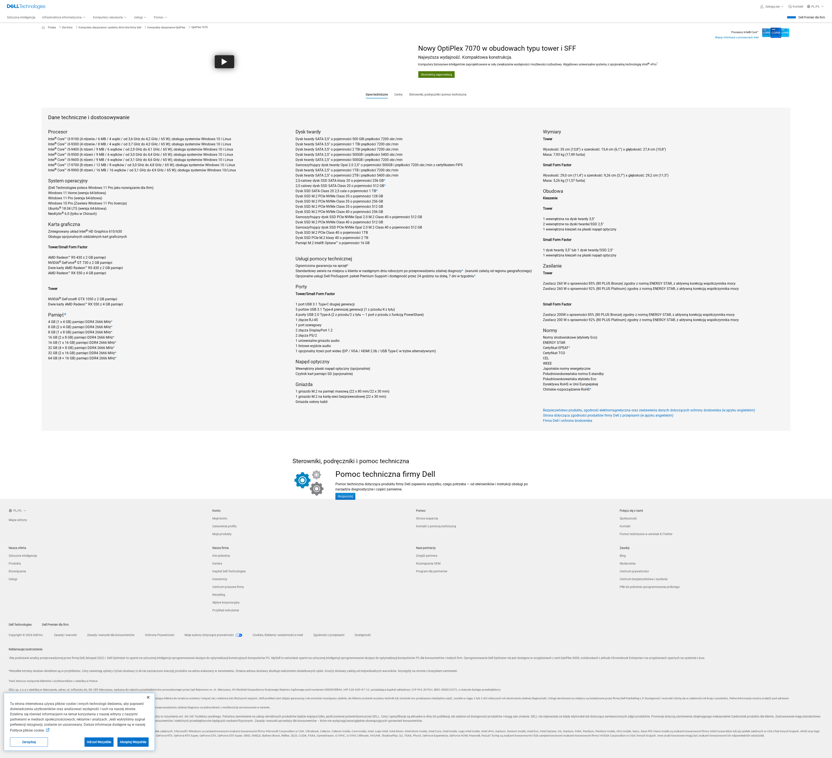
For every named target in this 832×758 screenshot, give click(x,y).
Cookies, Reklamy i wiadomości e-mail (278, 635)
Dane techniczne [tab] (377, 94)
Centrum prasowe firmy (228, 587)
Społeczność (628, 518)
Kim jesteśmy (221, 555)
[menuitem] (64, 18)
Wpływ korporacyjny (226, 602)
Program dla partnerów (431, 571)
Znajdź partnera (426, 555)
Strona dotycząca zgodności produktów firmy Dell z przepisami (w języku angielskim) (608, 415)
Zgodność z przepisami (328, 635)
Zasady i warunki (65, 635)
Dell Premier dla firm (811, 17)
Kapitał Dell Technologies (229, 571)
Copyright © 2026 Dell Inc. (26, 635)
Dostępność (363, 635)
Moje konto (219, 518)
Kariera (217, 563)
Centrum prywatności (634, 571)
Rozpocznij (345, 496)
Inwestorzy (219, 579)
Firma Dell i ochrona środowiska (567, 421)
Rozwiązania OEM (428, 563)
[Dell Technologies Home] (26, 6)
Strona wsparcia (427, 518)
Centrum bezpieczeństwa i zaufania (644, 579)
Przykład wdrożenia (225, 610)
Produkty (15, 563)
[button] (772, 6)
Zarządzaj (29, 742)
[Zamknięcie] (148, 697)
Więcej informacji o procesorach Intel (737, 37)
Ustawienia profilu (224, 526)
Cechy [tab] (398, 94)
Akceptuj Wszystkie (133, 742)
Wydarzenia (627, 563)
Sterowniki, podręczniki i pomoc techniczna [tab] (437, 94)
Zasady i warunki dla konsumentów (111, 635)
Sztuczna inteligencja (23, 555)
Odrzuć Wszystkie (99, 742)
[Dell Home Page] (44, 27)
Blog (623, 555)
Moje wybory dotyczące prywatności (209, 635)
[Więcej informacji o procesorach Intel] (775, 31)
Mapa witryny (18, 520)
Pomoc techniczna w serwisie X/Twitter (646, 534)
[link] (795, 6)
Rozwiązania (17, 571)
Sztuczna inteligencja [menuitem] (21, 17)
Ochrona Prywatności (159, 635)
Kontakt (625, 526)
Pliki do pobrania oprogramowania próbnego (650, 587)
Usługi (13, 579)
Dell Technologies (20, 624)
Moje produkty (222, 534)
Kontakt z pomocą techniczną (436, 526)
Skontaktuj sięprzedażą (436, 74)
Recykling (218, 594)
